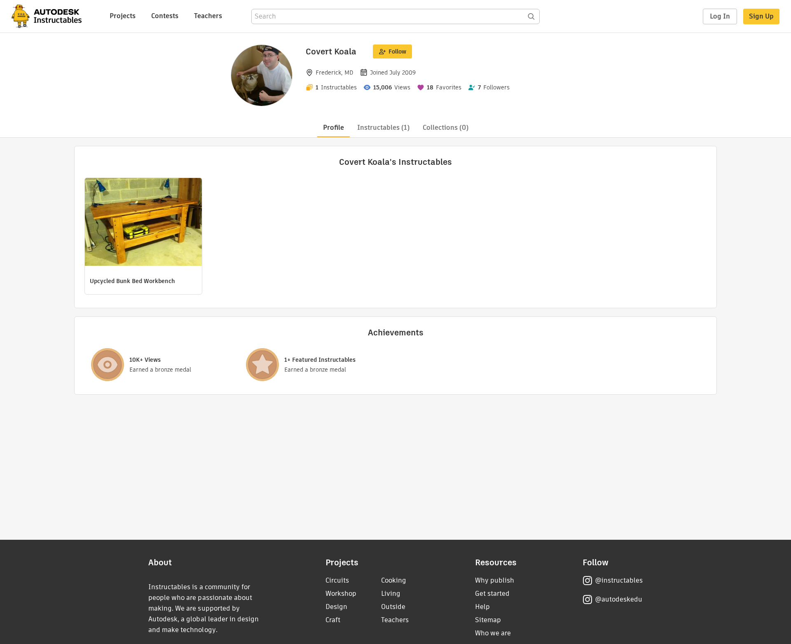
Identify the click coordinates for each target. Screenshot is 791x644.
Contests (164, 16)
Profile (333, 127)
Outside (393, 606)
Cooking (393, 580)
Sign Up (761, 16)
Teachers (208, 16)
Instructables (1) (383, 127)
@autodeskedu (618, 599)
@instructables (619, 580)
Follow (397, 51)
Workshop (340, 593)
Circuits (337, 580)
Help (482, 606)
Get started (492, 593)
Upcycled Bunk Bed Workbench (132, 281)
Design (336, 606)
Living (390, 593)
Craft (332, 620)
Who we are (493, 633)
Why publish (494, 580)
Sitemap (488, 620)
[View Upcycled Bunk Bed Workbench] (143, 223)
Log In (720, 16)
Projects (123, 16)
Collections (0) (445, 127)
